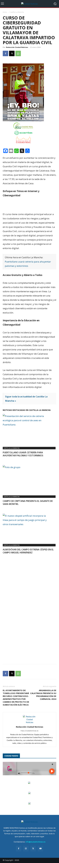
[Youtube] (40, 848)
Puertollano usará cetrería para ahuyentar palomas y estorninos (23, 454)
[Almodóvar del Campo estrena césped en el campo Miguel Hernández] (29, 527)
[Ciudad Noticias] (29, 3)
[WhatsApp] (18, 53)
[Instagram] (26, 848)
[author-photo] (29, 722)
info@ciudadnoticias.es (35, 842)
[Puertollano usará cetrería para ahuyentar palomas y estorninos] (29, 429)
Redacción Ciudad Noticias (17, 47)
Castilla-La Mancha (16, 12)
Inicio (5, 12)
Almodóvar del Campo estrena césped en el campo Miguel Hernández (28, 551)
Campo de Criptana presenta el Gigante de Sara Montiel (28, 502)
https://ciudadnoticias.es (29, 731)
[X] (12, 53)
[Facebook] (5, 53)
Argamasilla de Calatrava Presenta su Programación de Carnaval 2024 (43, 694)
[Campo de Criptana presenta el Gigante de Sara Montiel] (29, 478)
